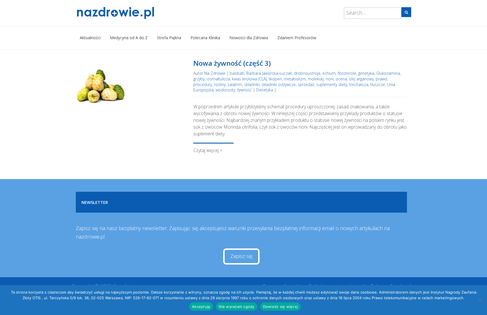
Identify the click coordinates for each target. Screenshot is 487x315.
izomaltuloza (218, 78)
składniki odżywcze (279, 84)
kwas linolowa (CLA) (249, 78)
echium (329, 73)
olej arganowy (361, 78)
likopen (275, 78)
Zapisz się (241, 256)
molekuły (316, 78)
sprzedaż (306, 84)
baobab (237, 73)
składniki (252, 84)
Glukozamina (388, 73)
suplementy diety (331, 84)
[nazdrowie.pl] (132, 13)
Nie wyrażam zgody (236, 306)
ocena (341, 78)
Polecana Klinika (205, 37)
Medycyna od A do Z (129, 37)
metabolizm (295, 78)
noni (330, 78)
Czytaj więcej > (207, 150)
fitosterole (347, 73)
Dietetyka (264, 89)
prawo (381, 78)
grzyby (199, 78)
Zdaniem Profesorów (296, 37)
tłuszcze (377, 84)
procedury (202, 84)
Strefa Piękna (169, 37)
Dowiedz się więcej (280, 306)
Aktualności (90, 37)
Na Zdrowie (214, 73)
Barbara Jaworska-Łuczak (269, 73)
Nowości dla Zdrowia (248, 37)
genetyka (366, 73)
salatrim (234, 84)
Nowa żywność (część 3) (232, 63)
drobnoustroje (307, 73)
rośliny (219, 84)
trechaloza (358, 84)
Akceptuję (201, 306)
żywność (244, 89)
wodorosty (225, 89)
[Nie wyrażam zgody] (480, 300)
